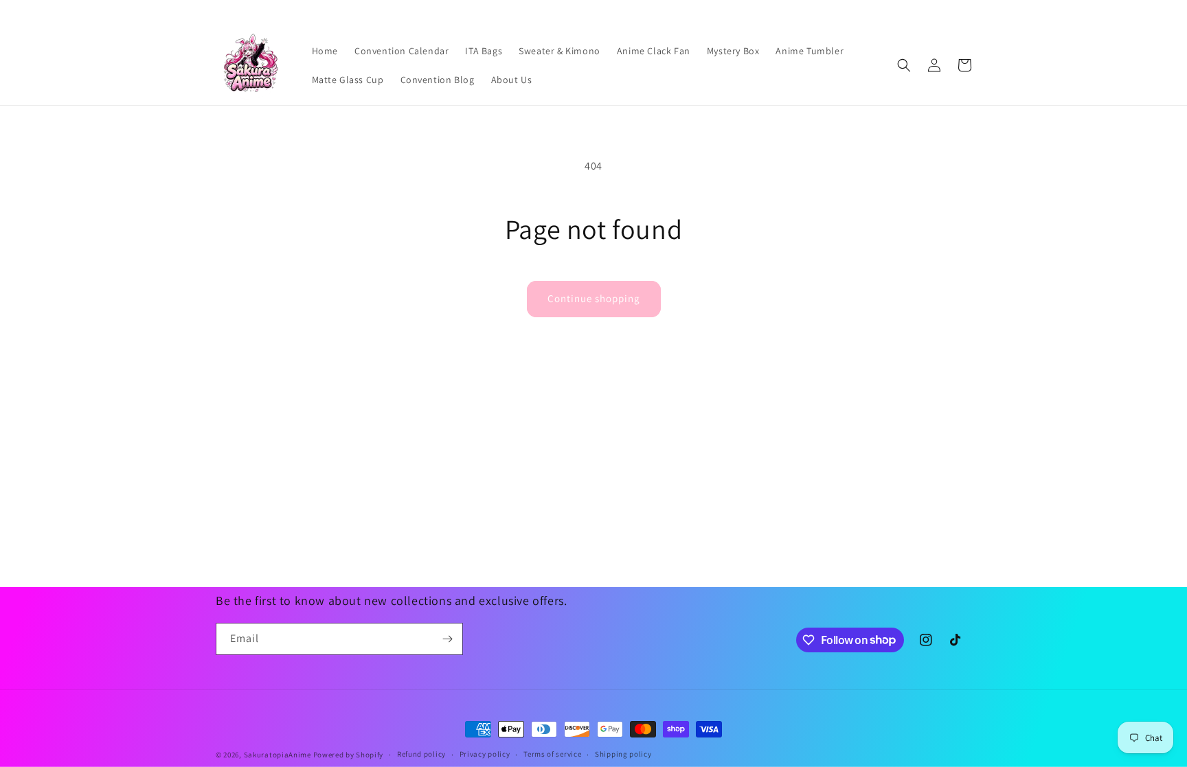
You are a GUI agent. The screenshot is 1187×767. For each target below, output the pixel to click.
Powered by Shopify (348, 754)
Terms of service (552, 754)
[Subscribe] (447, 639)
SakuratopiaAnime (277, 754)
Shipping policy (623, 754)
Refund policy (421, 754)
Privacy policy (485, 754)
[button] (904, 65)
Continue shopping (593, 298)
